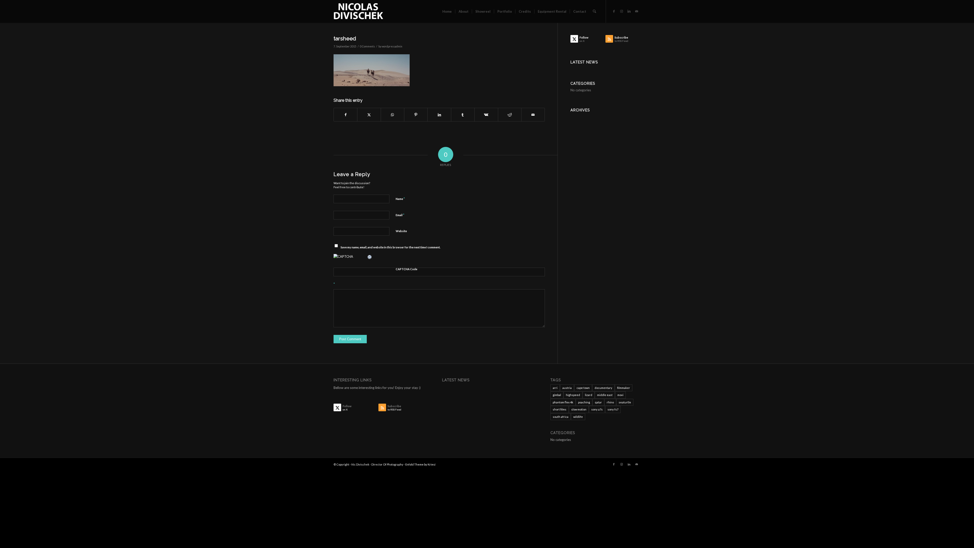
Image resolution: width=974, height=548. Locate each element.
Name (400, 199)
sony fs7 (612, 409)
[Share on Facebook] (345, 114)
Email (400, 215)
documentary (603, 387)
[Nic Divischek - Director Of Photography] (358, 11)
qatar (598, 402)
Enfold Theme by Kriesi (420, 464)
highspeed (573, 395)
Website (401, 231)
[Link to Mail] (636, 11)
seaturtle (625, 402)
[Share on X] (368, 114)
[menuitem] (447, 11)
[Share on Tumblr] (462, 114)
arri (555, 387)
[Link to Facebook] (614, 11)
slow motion (578, 409)
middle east (605, 395)
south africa (560, 416)
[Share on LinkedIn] (439, 114)
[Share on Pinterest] (415, 114)
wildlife (578, 416)
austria (567, 387)
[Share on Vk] (486, 114)
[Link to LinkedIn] (629, 11)
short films (559, 409)
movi (620, 395)
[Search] (594, 11)
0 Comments (367, 46)
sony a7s (597, 409)
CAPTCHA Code (406, 269)
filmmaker (623, 387)
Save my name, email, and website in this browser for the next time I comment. (390, 247)
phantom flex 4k (563, 402)
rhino (610, 402)
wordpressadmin (392, 46)
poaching (584, 402)
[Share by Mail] (533, 114)
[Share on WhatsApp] (392, 114)
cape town (583, 387)
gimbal (557, 395)
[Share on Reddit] (509, 114)
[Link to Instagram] (621, 11)
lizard (588, 395)
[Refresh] (370, 256)
